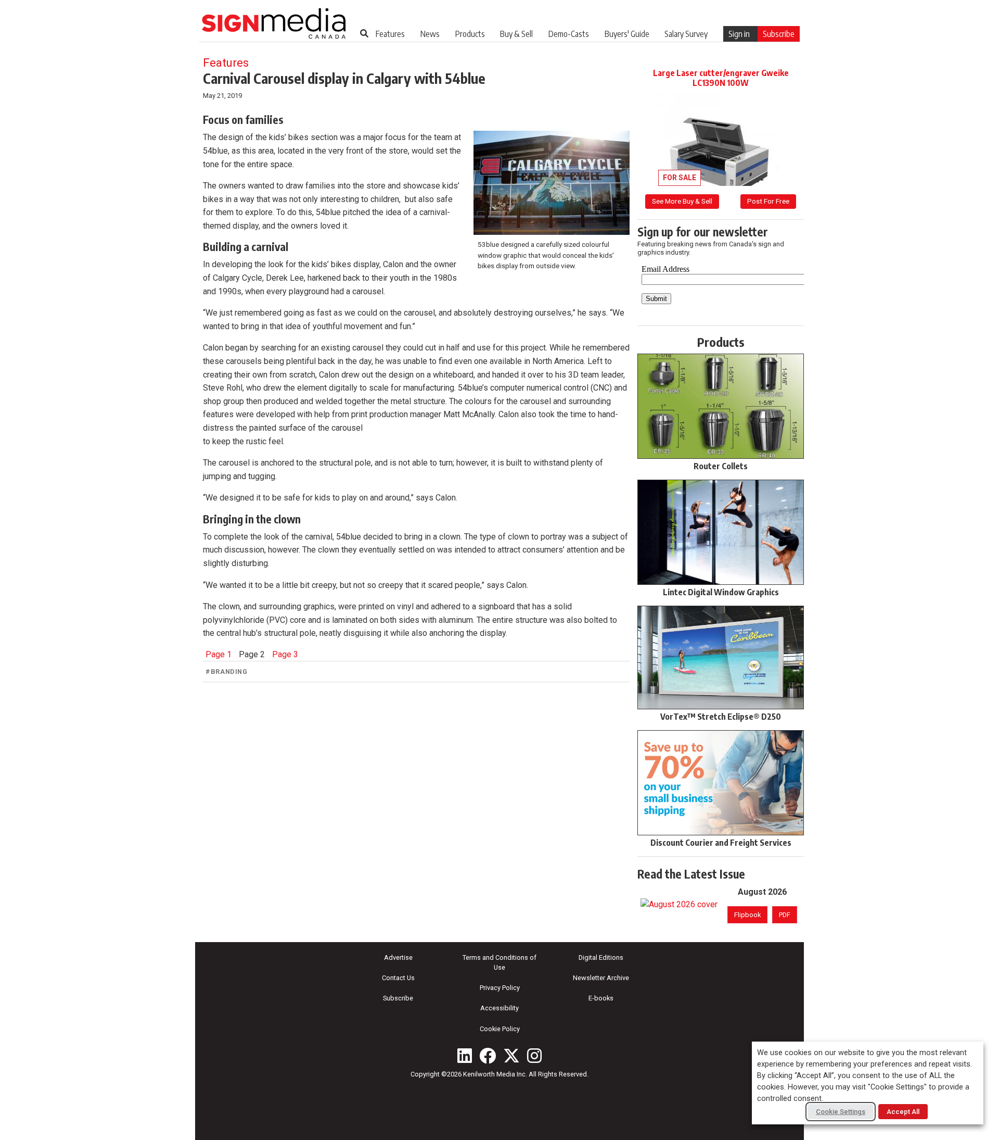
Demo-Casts (568, 34)
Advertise (398, 957)
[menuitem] (390, 34)
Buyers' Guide (627, 34)
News (430, 34)
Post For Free (768, 201)
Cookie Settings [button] (840, 1112)
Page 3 (285, 654)
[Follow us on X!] (511, 1055)
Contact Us (398, 978)
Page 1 (219, 654)
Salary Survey (686, 34)
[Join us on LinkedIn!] (464, 1055)
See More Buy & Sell (682, 201)
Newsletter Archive (601, 978)
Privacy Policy (500, 988)
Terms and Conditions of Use (499, 962)
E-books (600, 998)
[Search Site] (364, 33)
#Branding (227, 671)
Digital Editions (601, 957)
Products (470, 34)
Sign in (739, 34)
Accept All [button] (903, 1112)
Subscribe (779, 34)
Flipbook (747, 915)
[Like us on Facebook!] (487, 1055)
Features (390, 34)
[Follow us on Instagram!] (534, 1055)
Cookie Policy (500, 1029)
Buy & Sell (516, 34)
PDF (784, 915)
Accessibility (499, 1008)
